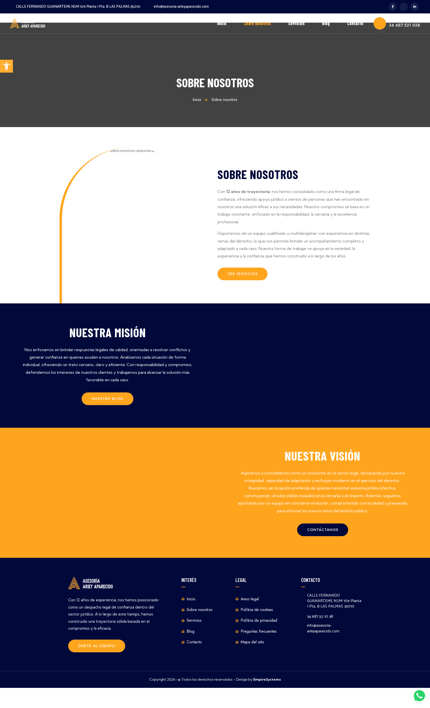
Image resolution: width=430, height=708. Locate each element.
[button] (6, 66)
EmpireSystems (267, 679)
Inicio (221, 23)
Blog (326, 23)
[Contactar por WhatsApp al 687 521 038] (419, 695)
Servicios (296, 23)
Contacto (355, 23)
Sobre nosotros (257, 23)
